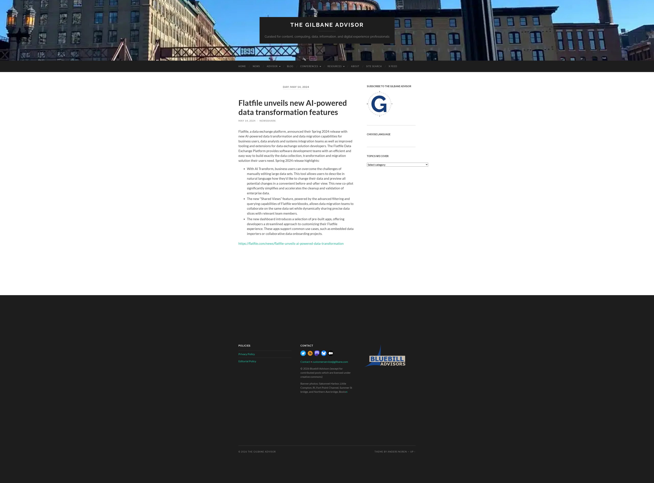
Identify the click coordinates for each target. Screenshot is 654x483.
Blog (290, 66)
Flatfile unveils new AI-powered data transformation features (292, 107)
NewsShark (268, 120)
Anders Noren (397, 451)
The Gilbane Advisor (327, 25)
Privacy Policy (246, 354)
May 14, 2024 (246, 120)
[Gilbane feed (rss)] (310, 354)
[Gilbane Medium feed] (330, 354)
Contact (305, 361)
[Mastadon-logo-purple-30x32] (317, 354)
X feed (393, 66)
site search (374, 66)
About (355, 66)
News (256, 66)
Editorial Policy (247, 361)
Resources (335, 66)
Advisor (272, 66)
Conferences (309, 66)
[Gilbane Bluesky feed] (323, 354)
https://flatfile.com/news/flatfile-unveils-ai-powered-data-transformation (291, 243)
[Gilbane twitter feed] (303, 354)
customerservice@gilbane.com (330, 361)
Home (242, 66)
